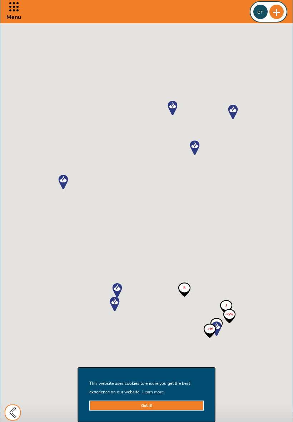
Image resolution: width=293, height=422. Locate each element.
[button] (13, 11)
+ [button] (276, 12)
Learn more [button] (153, 392)
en (260, 12)
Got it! (146, 405)
